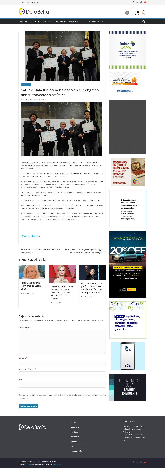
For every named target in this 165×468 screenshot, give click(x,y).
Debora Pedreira (41, 99)
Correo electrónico (27, 369)
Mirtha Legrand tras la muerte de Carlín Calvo (31, 285)
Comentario (24, 327)
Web (20, 380)
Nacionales (61, 21)
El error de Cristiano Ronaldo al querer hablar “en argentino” (40, 251)
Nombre (23, 358)
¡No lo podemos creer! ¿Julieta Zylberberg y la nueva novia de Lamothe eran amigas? (83, 251)
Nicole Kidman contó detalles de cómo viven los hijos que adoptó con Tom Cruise (62, 292)
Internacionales (96, 21)
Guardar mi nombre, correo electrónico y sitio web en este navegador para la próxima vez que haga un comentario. (62, 396)
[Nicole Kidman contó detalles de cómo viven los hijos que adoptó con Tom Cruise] (62, 266)
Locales (23, 21)
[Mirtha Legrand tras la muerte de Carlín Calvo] (32, 266)
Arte (83, 21)
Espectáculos (26, 85)
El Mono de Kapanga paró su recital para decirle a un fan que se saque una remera (92, 288)
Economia (73, 21)
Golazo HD (35, 21)
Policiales (48, 21)
